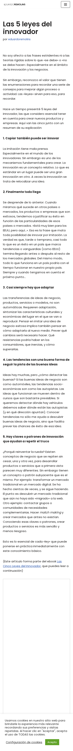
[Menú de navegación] (65, 4)
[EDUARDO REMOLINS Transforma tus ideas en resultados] (14, 4)
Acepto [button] (52, 742)
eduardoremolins (19, 39)
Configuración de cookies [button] (24, 742)
